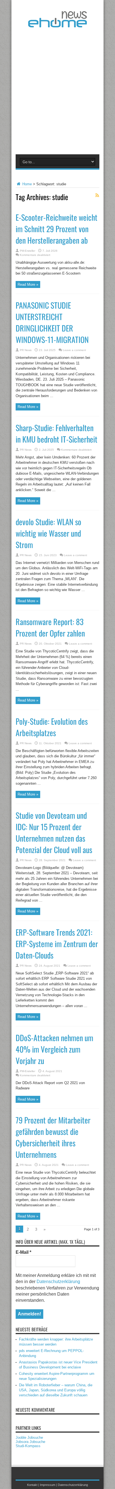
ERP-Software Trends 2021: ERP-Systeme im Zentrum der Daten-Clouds (57, 943)
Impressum (47, 1484)
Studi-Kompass (28, 1446)
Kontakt (32, 1484)
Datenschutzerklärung (58, 1281)
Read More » (28, 284)
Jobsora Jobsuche (30, 1442)
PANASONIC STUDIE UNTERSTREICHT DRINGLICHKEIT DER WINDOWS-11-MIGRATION (52, 322)
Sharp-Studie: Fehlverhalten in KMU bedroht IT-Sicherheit (56, 433)
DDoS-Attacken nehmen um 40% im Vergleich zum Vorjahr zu (54, 1049)
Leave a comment (74, 350)
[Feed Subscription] (97, 195)
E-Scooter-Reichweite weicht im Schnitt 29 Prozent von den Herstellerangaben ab (56, 229)
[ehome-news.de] (57, 23)
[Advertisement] (57, 89)
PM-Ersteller (27, 250)
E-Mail (23, 1252)
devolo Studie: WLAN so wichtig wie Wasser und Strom (48, 533)
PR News (26, 350)
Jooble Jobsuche (29, 1437)
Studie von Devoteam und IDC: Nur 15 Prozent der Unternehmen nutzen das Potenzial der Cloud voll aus (54, 832)
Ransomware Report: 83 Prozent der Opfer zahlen (50, 627)
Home (26, 184)
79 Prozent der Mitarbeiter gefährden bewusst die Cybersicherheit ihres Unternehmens (53, 1137)
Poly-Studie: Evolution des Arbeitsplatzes (52, 726)
